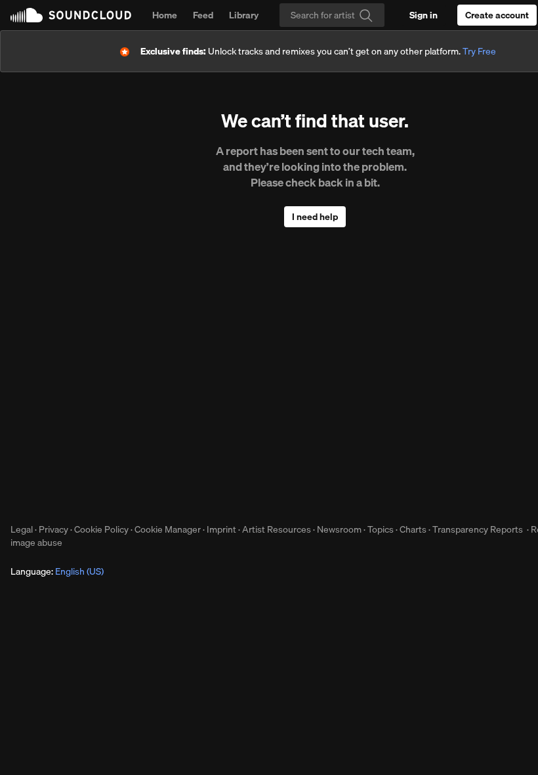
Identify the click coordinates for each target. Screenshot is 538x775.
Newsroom (339, 529)
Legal (21, 529)
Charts (413, 529)
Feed (203, 15)
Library (244, 15)
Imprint (221, 529)
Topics (380, 529)
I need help (315, 217)
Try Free (479, 51)
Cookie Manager (167, 529)
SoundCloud (70, 15)
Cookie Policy (101, 529)
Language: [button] (57, 571)
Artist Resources (276, 529)
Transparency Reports (477, 529)
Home (164, 15)
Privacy (53, 529)
